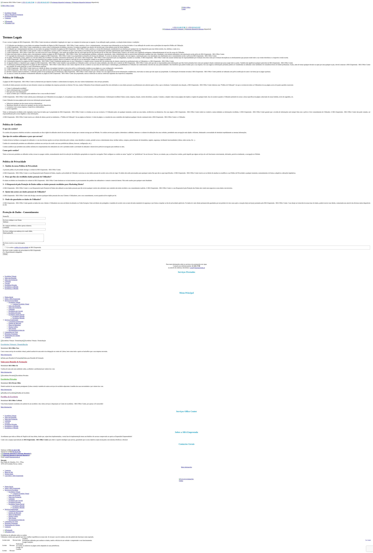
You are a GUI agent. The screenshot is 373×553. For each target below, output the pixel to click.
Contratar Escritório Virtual (20, 304)
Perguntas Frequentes (11, 334)
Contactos (8, 18)
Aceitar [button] (4, 545)
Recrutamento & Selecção (16, 330)
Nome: (6, 216)
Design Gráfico (13, 327)
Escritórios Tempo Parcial (16, 314)
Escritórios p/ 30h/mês (11, 288)
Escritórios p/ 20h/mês (11, 287)
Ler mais (368, 540)
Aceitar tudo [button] (6, 540)
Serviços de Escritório (11, 300)
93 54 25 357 (17, 452)
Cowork (7, 283)
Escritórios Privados (11, 16)
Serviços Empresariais (11, 320)
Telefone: (5, 222)
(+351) (27, 2)
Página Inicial (9, 297)
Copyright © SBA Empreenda (14, 476)
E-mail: (6, 227)
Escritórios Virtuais (10, 13)
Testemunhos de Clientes (12, 335)
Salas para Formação (11, 280)
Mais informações (186, 467)
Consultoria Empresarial (16, 321)
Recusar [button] (12, 545)
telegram (88, 2)
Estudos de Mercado (15, 323)
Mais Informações (6, 355)
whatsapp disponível (23, 453)
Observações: (8, 233)
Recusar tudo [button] (17, 540)
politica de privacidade (21, 247)
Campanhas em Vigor (11, 332)
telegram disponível (22, 455)
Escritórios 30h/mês (18, 318)
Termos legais (9, 474)
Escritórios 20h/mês (18, 316)
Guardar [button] (18, 549)
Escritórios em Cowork (16, 311)
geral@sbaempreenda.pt (197, 268)
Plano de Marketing (15, 325)
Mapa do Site (9, 472)
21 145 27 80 (15, 450)
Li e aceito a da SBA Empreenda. (24, 247)
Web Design (12, 328)
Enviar (5, 254)
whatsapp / (68, 2)
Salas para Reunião (10, 278)
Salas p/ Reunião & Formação (14, 14)
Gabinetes (8, 281)
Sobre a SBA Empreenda (12, 299)
